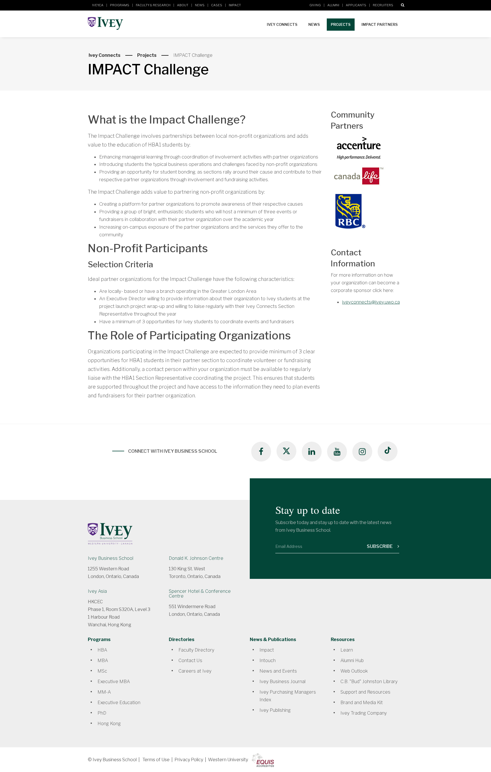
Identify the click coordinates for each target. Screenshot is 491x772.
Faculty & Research (153, 5)
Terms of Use (156, 759)
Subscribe (380, 546)
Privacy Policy (188, 759)
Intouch (267, 660)
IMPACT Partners (379, 24)
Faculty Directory (196, 650)
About (182, 5)
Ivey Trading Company (363, 713)
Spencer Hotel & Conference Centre (200, 594)
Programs (119, 5)
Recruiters (383, 5)
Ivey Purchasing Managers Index (287, 695)
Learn (346, 650)
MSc (102, 671)
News (200, 5)
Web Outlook (354, 671)
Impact (235, 5)
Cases (216, 5)
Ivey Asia (97, 591)
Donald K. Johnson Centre (196, 558)
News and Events (278, 671)
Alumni (333, 5)
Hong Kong (109, 723)
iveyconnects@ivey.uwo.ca (371, 302)
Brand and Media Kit (361, 702)
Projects (341, 24)
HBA (102, 650)
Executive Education (118, 702)
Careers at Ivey (194, 671)
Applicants (356, 5)
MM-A (104, 692)
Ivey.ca (97, 5)
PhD (101, 713)
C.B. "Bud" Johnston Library (369, 681)
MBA (102, 660)
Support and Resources (365, 692)
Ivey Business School (110, 558)
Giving (315, 5)
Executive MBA (113, 681)
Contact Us (190, 660)
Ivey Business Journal (282, 681)
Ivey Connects (282, 24)
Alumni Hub (352, 660)
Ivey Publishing (275, 710)
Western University (228, 759)
